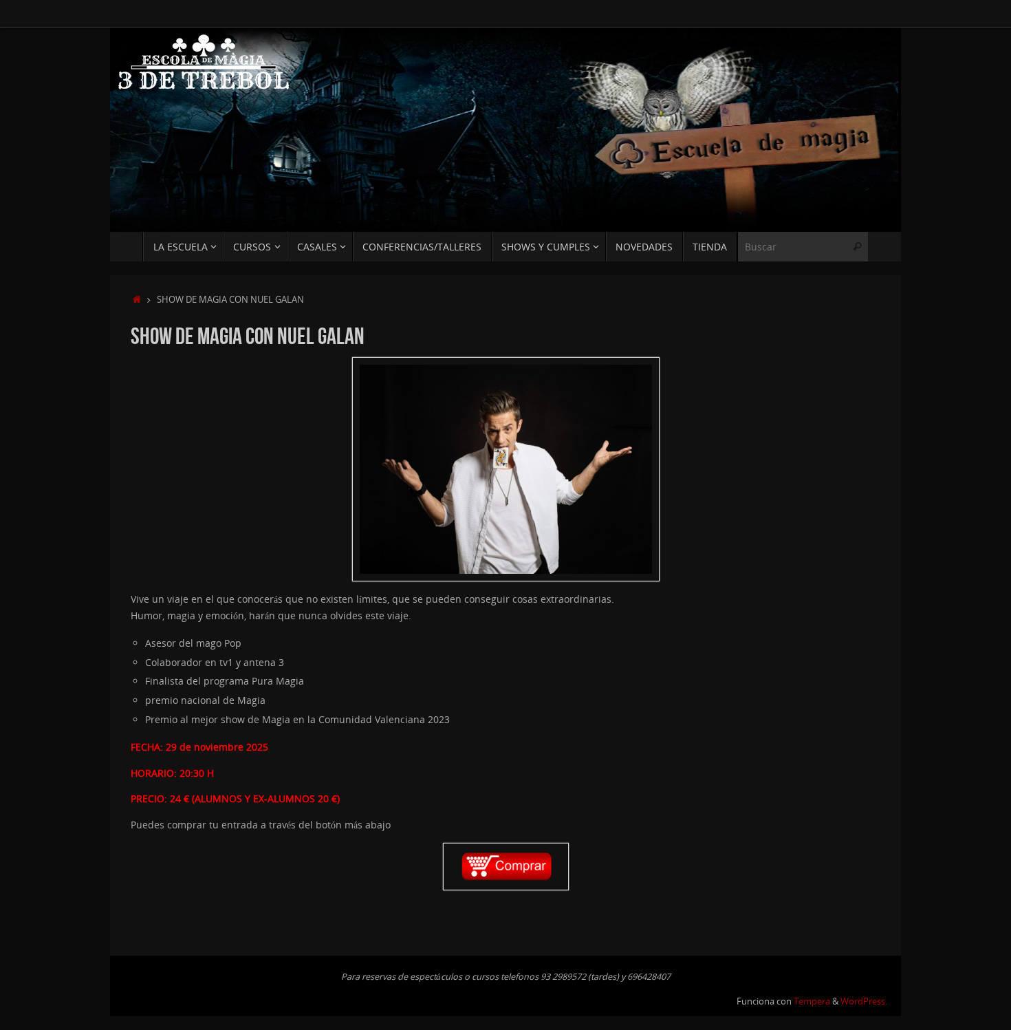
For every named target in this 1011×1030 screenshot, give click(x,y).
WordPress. (863, 1001)
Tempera (812, 1001)
